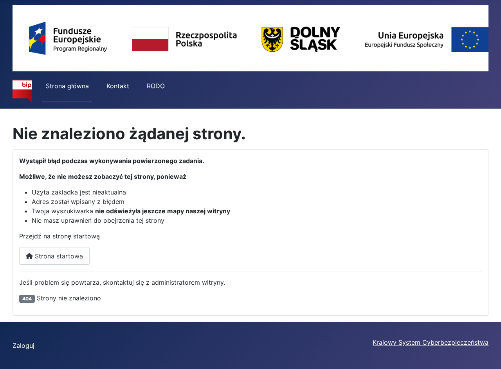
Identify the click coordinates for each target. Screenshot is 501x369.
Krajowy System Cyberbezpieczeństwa (430, 342)
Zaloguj (23, 345)
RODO (156, 86)
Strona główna (67, 86)
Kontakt (118, 86)
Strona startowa (58, 256)
